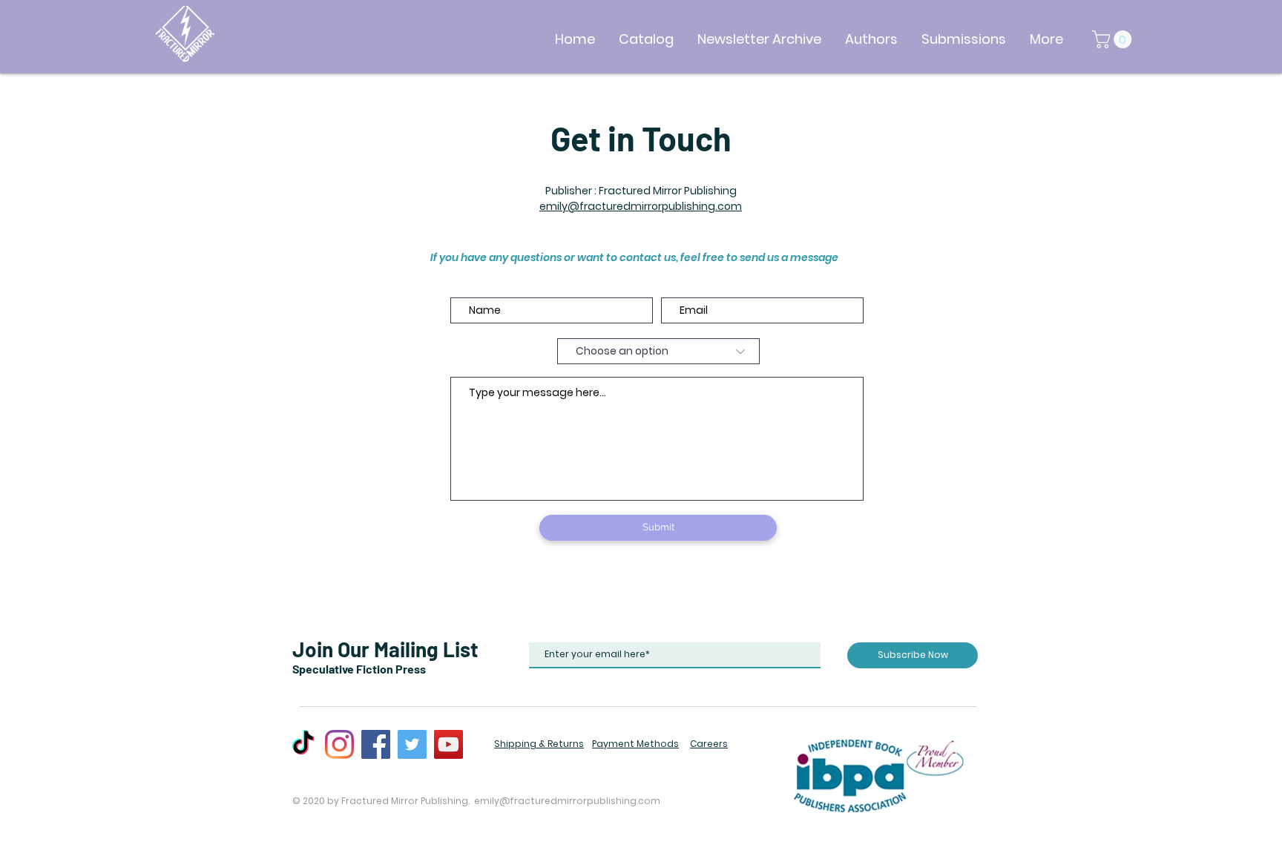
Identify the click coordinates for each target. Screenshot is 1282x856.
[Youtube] (448, 744)
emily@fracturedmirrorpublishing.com (640, 206)
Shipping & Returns (539, 743)
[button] (1114, 39)
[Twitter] (412, 744)
